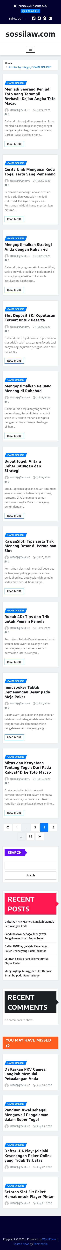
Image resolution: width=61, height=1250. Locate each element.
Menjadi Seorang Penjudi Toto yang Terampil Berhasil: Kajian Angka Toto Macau (30, 96)
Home (8, 63)
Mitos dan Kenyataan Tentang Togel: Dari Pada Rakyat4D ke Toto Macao (28, 767)
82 (30, 836)
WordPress (49, 1239)
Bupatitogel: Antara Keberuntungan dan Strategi (23, 466)
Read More (14, 144)
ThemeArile (40, 1244)
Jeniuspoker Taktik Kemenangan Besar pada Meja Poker (27, 692)
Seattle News (21, 1244)
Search (15, 852)
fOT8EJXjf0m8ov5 (20, 110)
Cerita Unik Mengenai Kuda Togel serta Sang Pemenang (30, 171)
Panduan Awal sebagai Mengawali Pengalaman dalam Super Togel (26, 1115)
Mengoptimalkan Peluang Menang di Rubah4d (28, 388)
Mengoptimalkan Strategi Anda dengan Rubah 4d (28, 247)
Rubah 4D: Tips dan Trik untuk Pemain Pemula (27, 619)
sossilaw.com (30, 33)
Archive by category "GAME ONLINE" (30, 67)
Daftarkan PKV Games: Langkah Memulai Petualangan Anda (26, 1074)
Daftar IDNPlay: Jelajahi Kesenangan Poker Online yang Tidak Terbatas (28, 1155)
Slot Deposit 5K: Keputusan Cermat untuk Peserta (30, 317)
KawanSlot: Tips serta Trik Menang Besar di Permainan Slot (30, 546)
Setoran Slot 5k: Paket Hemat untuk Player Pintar (29, 1194)
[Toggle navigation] (30, 49)
